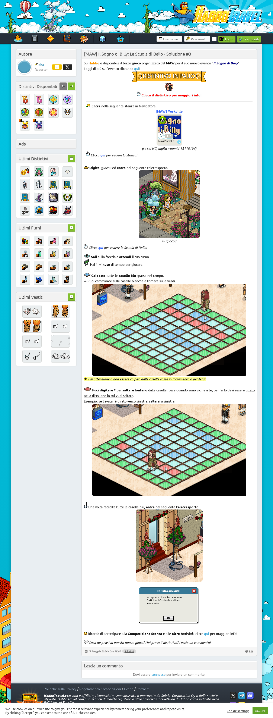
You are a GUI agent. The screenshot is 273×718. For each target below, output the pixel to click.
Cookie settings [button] (238, 711)
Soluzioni (129, 651)
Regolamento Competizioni (100, 689)
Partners (143, 689)
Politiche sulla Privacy (60, 689)
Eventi (129, 689)
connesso (158, 674)
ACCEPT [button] (260, 710)
